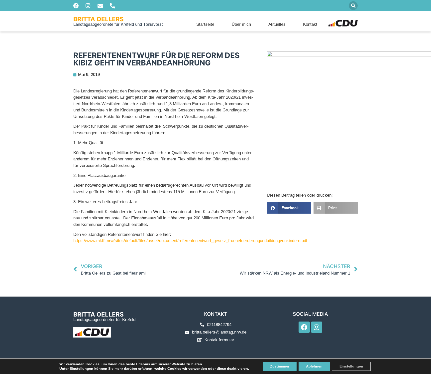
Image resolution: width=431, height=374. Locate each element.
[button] (353, 5)
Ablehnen (314, 366)
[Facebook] (304, 327)
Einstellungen (351, 366)
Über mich (241, 24)
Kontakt (310, 24)
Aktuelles (277, 24)
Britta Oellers (98, 19)
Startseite (205, 24)
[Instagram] (316, 327)
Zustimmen (279, 366)
